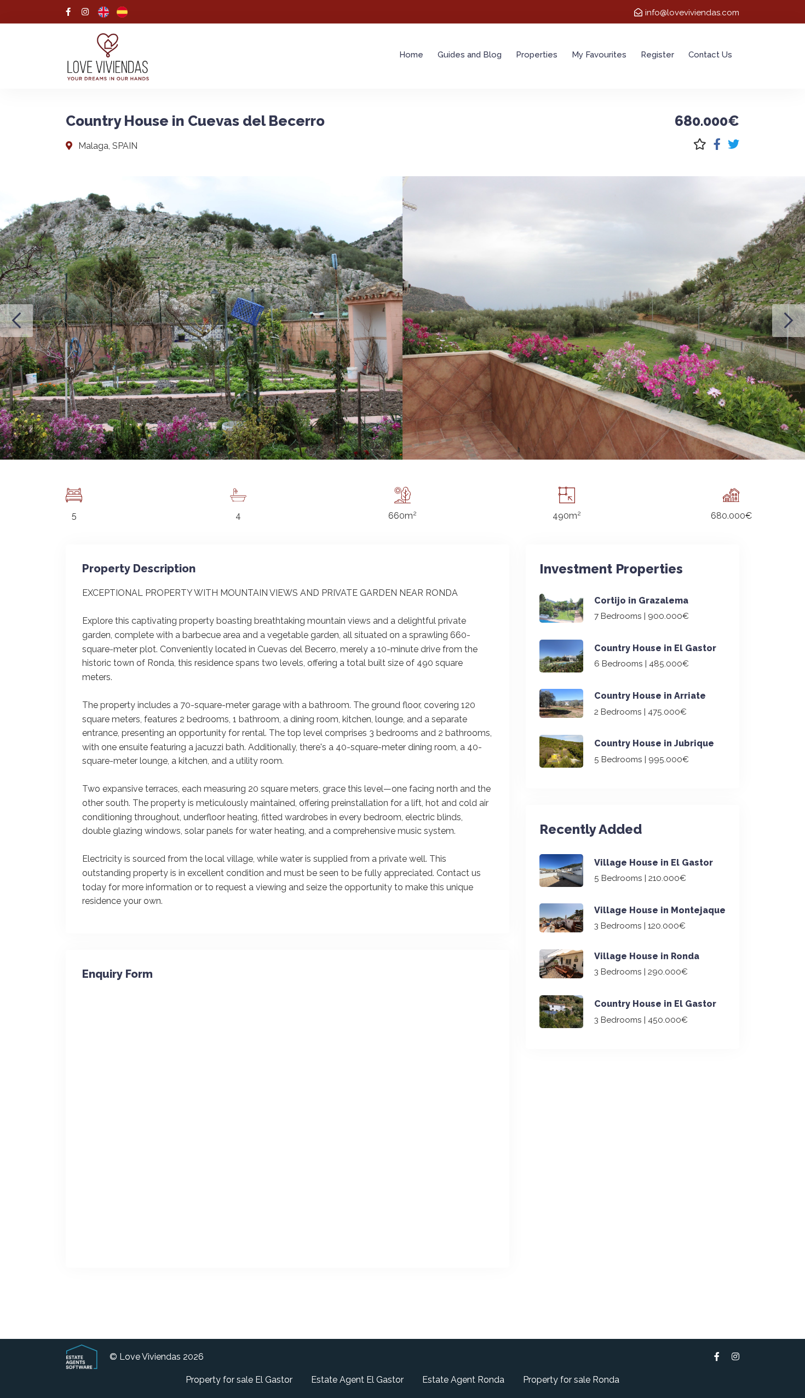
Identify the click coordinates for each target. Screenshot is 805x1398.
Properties (536, 55)
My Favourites (599, 55)
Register (657, 55)
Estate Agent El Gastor (357, 1379)
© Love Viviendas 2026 (157, 1356)
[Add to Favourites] (699, 144)
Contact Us (710, 55)
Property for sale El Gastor (239, 1379)
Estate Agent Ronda (463, 1379)
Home (411, 55)
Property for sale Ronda (571, 1379)
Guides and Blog (470, 55)
